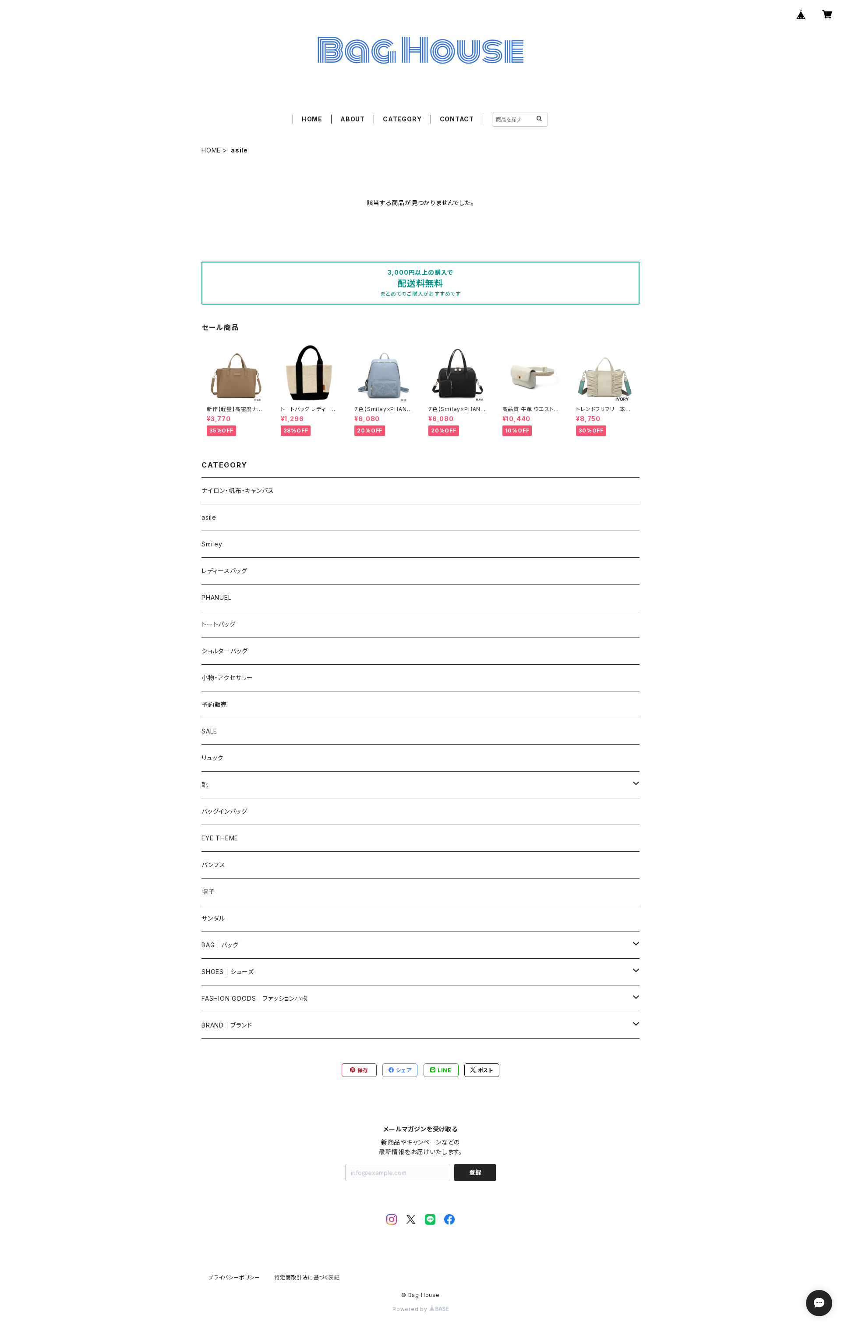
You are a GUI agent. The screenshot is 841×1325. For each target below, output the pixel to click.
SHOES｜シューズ (227, 971)
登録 (475, 1172)
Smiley (212, 544)
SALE (209, 731)
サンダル (213, 918)
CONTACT (457, 119)
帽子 (208, 891)
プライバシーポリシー (234, 1277)
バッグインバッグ (224, 811)
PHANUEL (216, 597)
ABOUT (352, 119)
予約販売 (214, 704)
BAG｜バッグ (220, 945)
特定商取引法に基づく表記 (307, 1277)
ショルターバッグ (224, 651)
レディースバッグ (224, 570)
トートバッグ (218, 624)
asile (208, 517)
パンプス (213, 864)
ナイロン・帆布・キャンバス (237, 490)
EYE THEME (219, 838)
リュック (212, 758)
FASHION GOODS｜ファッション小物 (254, 998)
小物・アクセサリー (227, 677)
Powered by (410, 1309)
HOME (312, 119)
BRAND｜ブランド (226, 1025)
